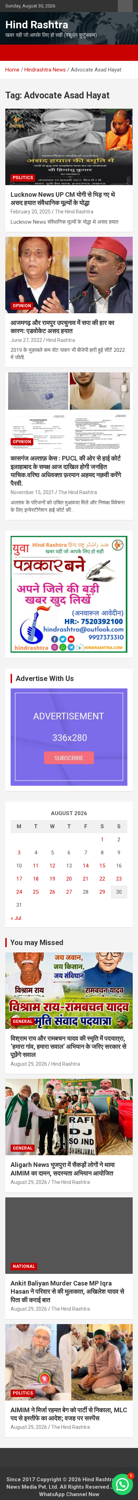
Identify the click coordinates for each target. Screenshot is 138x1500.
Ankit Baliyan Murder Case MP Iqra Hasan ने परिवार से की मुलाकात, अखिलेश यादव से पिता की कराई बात (67, 1291)
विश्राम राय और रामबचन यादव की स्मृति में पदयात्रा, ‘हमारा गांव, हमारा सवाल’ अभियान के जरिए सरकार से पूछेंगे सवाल (68, 1047)
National (24, 1266)
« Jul (16, 918)
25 (36, 892)
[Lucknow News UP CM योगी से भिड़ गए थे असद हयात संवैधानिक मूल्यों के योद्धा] (69, 146)
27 (69, 892)
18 (36, 879)
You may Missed (36, 942)
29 (102, 892)
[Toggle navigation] (14, 53)
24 (19, 892)
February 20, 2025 (31, 211)
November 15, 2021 (32, 492)
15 (102, 866)
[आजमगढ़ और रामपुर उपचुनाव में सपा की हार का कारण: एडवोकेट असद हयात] (69, 274)
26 (52, 892)
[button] (122, 1484)
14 (85, 866)
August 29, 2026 (29, 1064)
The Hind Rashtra (74, 211)
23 (119, 879)
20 (69, 879)
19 (52, 879)
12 (52, 866)
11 (36, 866)
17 (19, 879)
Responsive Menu (125, 6)
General (23, 1021)
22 (102, 879)
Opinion (22, 305)
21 (85, 879)
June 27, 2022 (26, 340)
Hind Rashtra (36, 24)
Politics (23, 177)
